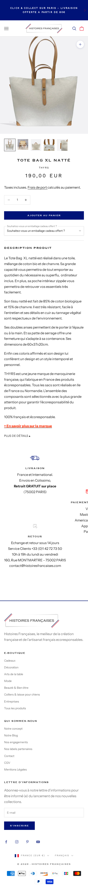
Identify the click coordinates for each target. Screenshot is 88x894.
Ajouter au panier (44, 215)
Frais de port (37, 187)
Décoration (11, 667)
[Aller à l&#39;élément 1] (10, 145)
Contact (9, 756)
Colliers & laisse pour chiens (22, 694)
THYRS (44, 167)
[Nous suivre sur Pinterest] (27, 842)
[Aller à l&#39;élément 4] (49, 145)
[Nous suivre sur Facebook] (6, 842)
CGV (7, 763)
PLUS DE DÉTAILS (17, 436)
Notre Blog (11, 735)
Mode (8, 681)
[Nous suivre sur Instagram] (17, 842)
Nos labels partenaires (18, 749)
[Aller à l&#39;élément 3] (36, 145)
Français (62, 855)
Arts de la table (13, 674)
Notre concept (13, 728)
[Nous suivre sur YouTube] (38, 842)
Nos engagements (16, 742)
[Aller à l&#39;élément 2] (23, 144)
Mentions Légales (15, 769)
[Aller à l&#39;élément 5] (62, 145)
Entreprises (11, 701)
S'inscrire (19, 825)
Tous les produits (15, 708)
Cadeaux (10, 660)
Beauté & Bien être (16, 688)
